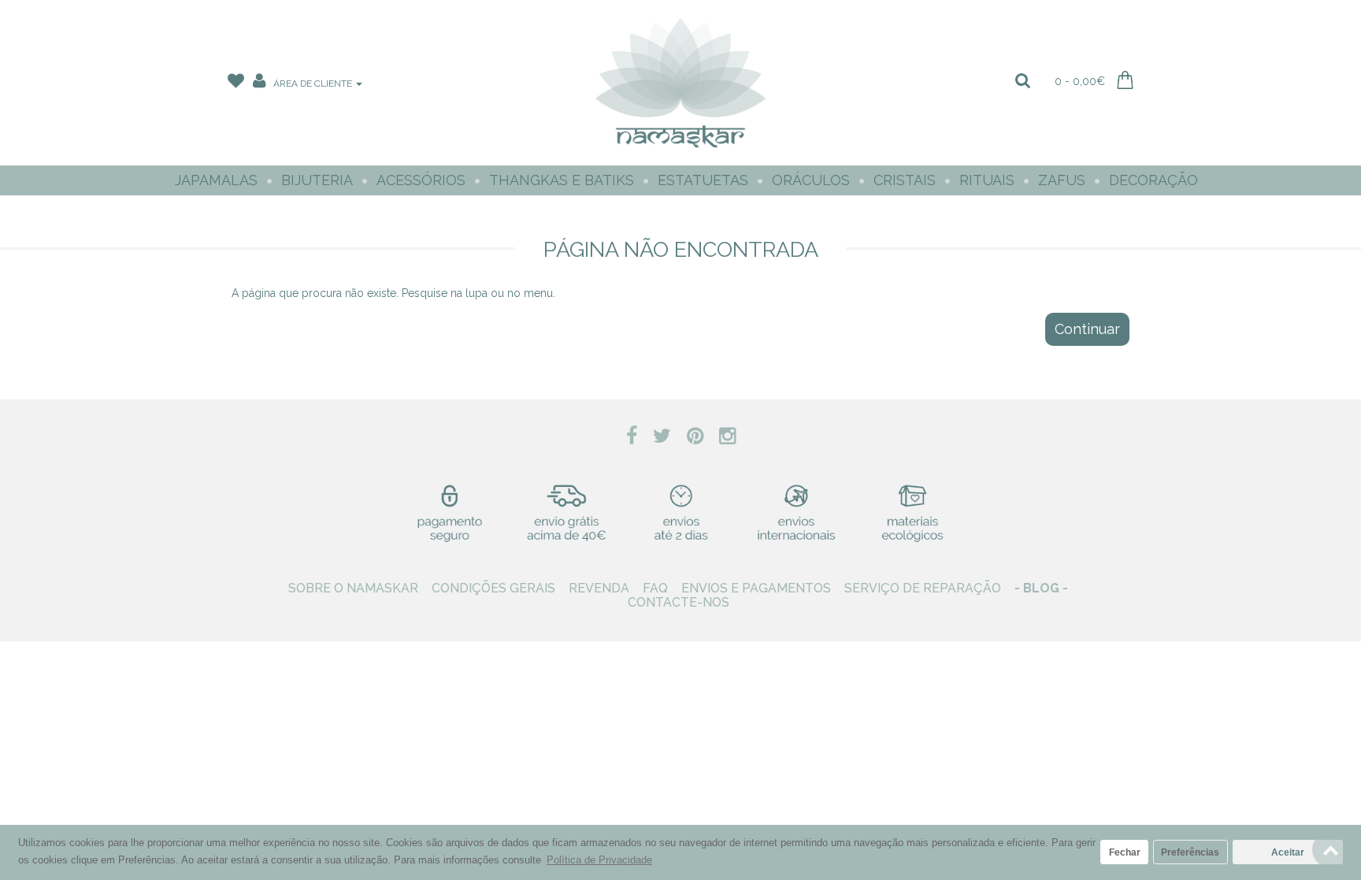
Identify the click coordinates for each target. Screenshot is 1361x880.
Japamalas (216, 180)
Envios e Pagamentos (756, 588)
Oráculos (811, 180)
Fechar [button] (1124, 852)
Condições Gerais (493, 588)
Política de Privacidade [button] (599, 860)
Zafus (1061, 180)
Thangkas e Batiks (561, 180)
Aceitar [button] (1287, 852)
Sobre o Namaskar (353, 588)
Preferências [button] (1190, 852)
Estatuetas (703, 180)
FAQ (655, 588)
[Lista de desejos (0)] (237, 83)
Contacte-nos (678, 602)
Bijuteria (317, 180)
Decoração (1153, 180)
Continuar (1087, 329)
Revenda (599, 588)
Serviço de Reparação (922, 588)
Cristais (904, 180)
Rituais (986, 180)
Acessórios (420, 180)
